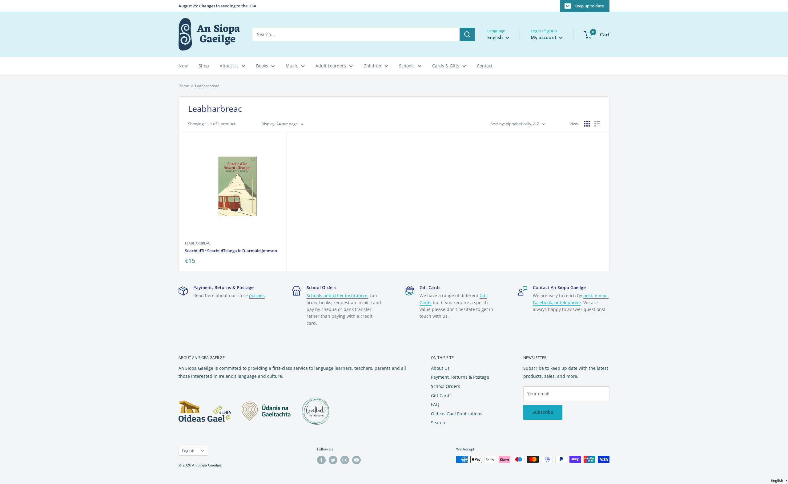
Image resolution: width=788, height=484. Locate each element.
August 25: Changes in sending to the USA (217, 6)
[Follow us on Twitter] (333, 460)
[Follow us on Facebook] (321, 460)
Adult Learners (331, 66)
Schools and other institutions (337, 295)
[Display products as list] (597, 124)
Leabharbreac (197, 243)
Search (438, 423)
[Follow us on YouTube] (356, 460)
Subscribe (543, 412)
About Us (229, 66)
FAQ (435, 404)
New (183, 66)
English (188, 450)
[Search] (467, 34)
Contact (484, 66)
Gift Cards (441, 395)
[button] (779, 480)
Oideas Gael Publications (456, 414)
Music (292, 66)
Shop (204, 66)
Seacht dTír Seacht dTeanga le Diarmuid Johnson (231, 250)
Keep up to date (589, 6)
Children (372, 66)
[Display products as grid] (587, 124)
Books (262, 66)
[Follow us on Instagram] (344, 460)
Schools (407, 66)
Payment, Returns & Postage (460, 377)
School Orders (445, 386)
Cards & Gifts (445, 66)
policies (257, 295)
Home (184, 85)
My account (544, 37)
